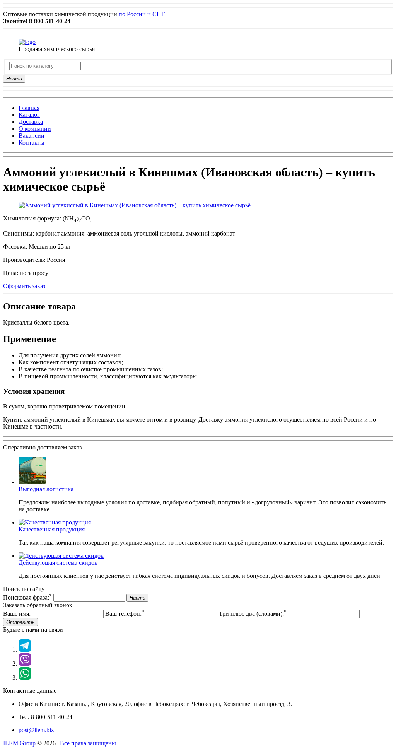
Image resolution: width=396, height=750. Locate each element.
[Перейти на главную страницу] (27, 42)
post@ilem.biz (36, 730)
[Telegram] (25, 649)
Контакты (31, 142)
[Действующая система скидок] (61, 555)
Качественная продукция (52, 529)
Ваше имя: (17, 613)
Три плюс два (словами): (253, 613)
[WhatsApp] (25, 677)
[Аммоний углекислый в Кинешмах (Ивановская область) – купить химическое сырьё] (135, 205)
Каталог (29, 114)
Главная (29, 107)
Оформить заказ (24, 286)
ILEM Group (19, 743)
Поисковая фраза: (27, 597)
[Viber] (25, 663)
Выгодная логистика (46, 489)
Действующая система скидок (58, 562)
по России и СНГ (142, 14)
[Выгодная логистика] (32, 482)
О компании (35, 128)
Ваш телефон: (124, 613)
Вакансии (31, 135)
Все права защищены (88, 743)
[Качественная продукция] (55, 522)
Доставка (31, 121)
